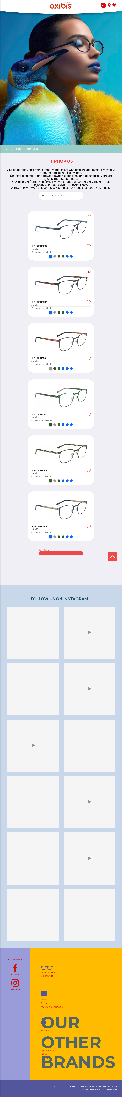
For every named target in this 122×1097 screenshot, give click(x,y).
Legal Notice (111, 1090)
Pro (103, 5)
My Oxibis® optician (52, 1006)
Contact (45, 1003)
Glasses (45, 979)
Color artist (47, 975)
